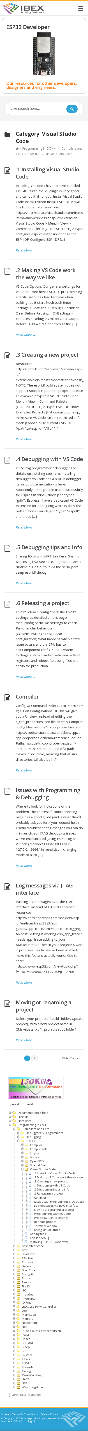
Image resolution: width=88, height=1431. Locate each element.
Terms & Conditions (25, 1414)
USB (25, 1383)
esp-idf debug (39, 1238)
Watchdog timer (32, 1387)
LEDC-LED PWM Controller (39, 1306)
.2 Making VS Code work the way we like (45, 273)
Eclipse (34, 1153)
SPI (24, 1351)
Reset (26, 1339)
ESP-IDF (34, 154)
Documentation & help (33, 1113)
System (27, 1355)
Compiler (27, 696)
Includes (27, 1294)
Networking (29, 1323)
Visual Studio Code (58, 154)
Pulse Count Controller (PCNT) (42, 1331)
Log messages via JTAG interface (44, 889)
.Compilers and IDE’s (35, 1129)
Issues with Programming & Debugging (48, 793)
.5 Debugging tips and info (49, 547)
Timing (26, 1371)
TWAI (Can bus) (32, 1375)
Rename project (45, 1222)
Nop (25, 1327)
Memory (27, 1319)
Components (39, 1149)
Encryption (29, 1274)
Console (27, 1262)
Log (24, 1311)
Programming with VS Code (52, 1214)
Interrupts (28, 1298)
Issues (34, 1157)
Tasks (26, 1359)
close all (28, 1104)
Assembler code (33, 1246)
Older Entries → (72, 1058)
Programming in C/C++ (39, 148)
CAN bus (27, 1258)
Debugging (33, 1137)
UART (25, 1379)
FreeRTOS (24, 1117)
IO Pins (26, 1302)
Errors (26, 1278)
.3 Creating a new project (47, 354)
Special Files (38, 1165)
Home (5, 1414)
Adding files (38, 1234)
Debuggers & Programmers (44, 1133)
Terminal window (45, 1226)
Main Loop (29, 1315)
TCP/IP (26, 1363)
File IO (26, 1286)
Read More (26, 250)
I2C (24, 1290)
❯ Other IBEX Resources (25, 1395)
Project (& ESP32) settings (51, 1218)
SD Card (27, 1343)
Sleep (26, 1347)
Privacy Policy (49, 1414)
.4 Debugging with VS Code (49, 459)
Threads (27, 1367)
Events (26, 1282)
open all (14, 1104)
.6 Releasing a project (42, 603)
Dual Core (28, 1270)
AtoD (25, 1250)
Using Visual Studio (47, 1230)
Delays (26, 1266)
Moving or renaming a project (43, 1005)
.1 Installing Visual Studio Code (47, 173)
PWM (25, 1335)
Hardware (25, 1121)
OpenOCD (37, 1161)
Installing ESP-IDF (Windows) (49, 1242)
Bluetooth (28, 1254)
